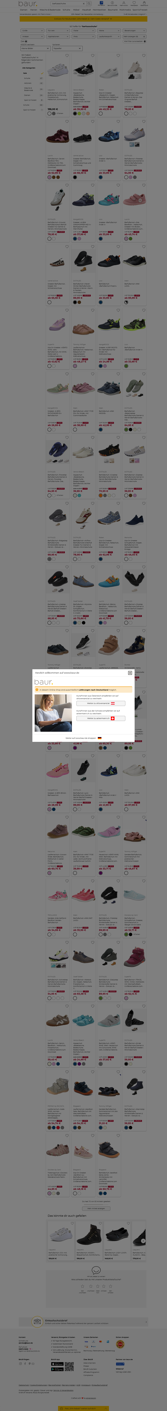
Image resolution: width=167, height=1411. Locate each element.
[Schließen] (130, 673)
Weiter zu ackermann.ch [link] (98, 718)
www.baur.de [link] (81, 738)
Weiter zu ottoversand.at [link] (98, 703)
